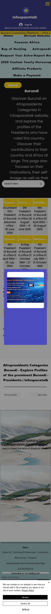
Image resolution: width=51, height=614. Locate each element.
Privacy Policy (28, 590)
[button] (38, 278)
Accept (25, 597)
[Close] (47, 584)
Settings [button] (25, 609)
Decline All (25, 603)
